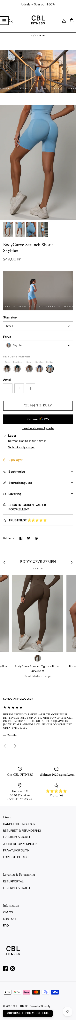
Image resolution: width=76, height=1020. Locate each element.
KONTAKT (10, 919)
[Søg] (13, 20)
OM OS (8, 912)
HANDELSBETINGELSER (19, 824)
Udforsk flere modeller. (28, 1013)
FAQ (6, 925)
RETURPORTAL (13, 881)
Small (9, 326)
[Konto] (63, 20)
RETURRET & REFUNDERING (22, 831)
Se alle (38, 568)
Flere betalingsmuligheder (38, 428)
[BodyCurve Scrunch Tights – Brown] (37, 613)
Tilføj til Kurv (38, 405)
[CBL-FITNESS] (38, 20)
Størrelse (10, 317)
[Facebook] (5, 968)
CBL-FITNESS (20, 1006)
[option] (38, 162)
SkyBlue (18, 345)
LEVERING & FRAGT (16, 837)
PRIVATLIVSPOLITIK (16, 850)
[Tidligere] (4, 746)
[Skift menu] (4, 20)
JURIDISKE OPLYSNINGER (20, 844)
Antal (7, 380)
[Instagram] (12, 968)
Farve (7, 337)
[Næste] (15, 746)
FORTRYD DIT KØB (15, 857)
